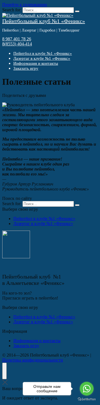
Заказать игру (25, 68)
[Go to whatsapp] (87, 389)
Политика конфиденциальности (32, 360)
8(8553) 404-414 (17, 44)
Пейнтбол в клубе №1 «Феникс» (42, 53)
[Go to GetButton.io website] (87, 399)
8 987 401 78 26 (16, 39)
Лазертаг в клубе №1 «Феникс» (41, 58)
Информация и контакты (35, 63)
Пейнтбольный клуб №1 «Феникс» (43, 21)
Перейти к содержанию (24, 4)
